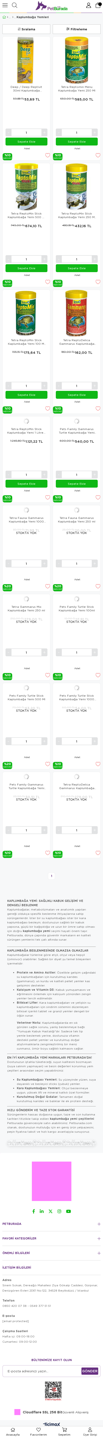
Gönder (89, 1371)
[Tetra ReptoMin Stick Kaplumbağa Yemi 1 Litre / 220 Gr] (26, 421)
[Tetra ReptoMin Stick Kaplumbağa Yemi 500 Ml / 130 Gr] (26, 186)
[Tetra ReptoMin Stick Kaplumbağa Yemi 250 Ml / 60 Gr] (76, 186)
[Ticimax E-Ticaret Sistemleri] (51, 1424)
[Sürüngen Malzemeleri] (12, 17)
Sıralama (28, 29)
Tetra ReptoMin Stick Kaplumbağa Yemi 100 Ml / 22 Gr (26, 341)
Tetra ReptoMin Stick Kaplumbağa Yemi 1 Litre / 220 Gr (26, 430)
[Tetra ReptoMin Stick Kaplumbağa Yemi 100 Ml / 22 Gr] (26, 313)
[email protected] (15, 1321)
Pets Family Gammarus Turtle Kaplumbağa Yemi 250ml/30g (77, 430)
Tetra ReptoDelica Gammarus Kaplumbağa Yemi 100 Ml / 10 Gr (76, 341)
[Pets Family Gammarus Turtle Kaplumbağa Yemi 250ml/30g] (76, 421)
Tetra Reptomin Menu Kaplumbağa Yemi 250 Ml (76, 88)
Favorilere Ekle (47, 155)
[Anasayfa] (7, 17)
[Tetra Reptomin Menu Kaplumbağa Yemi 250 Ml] (76, 60)
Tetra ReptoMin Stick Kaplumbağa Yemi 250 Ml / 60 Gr (76, 215)
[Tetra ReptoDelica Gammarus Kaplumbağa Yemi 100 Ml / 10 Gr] (76, 313)
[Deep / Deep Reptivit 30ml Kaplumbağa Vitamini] (26, 60)
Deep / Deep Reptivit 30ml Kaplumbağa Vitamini (26, 88)
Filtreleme (79, 29)
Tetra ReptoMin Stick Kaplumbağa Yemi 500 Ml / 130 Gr (26, 215)
